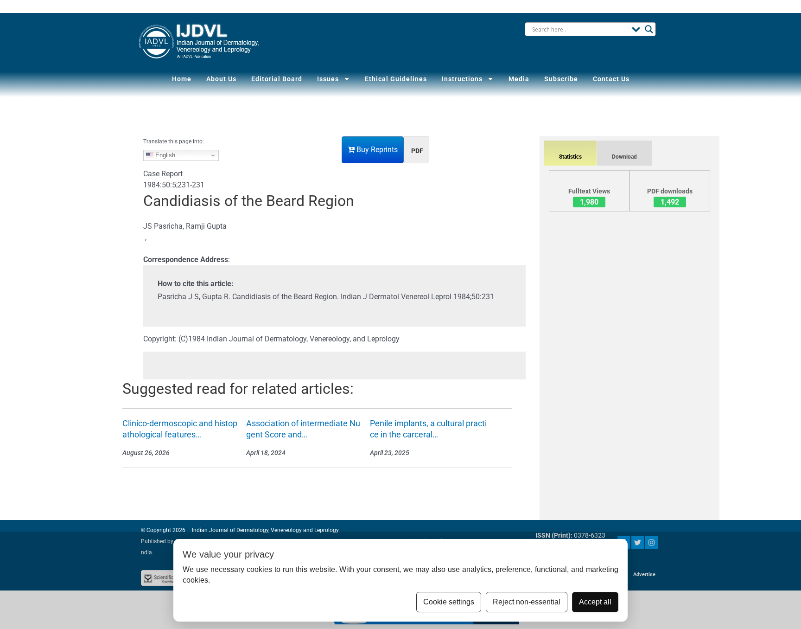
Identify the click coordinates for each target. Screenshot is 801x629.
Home (181, 79)
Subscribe (561, 79)
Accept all (595, 602)
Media (519, 79)
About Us (221, 79)
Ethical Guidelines (396, 79)
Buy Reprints (376, 149)
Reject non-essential (526, 602)
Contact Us (611, 79)
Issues (328, 79)
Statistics (570, 157)
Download (624, 157)
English (164, 155)
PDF (417, 150)
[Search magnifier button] (648, 29)
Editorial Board (276, 79)
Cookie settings (448, 602)
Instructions (462, 79)
